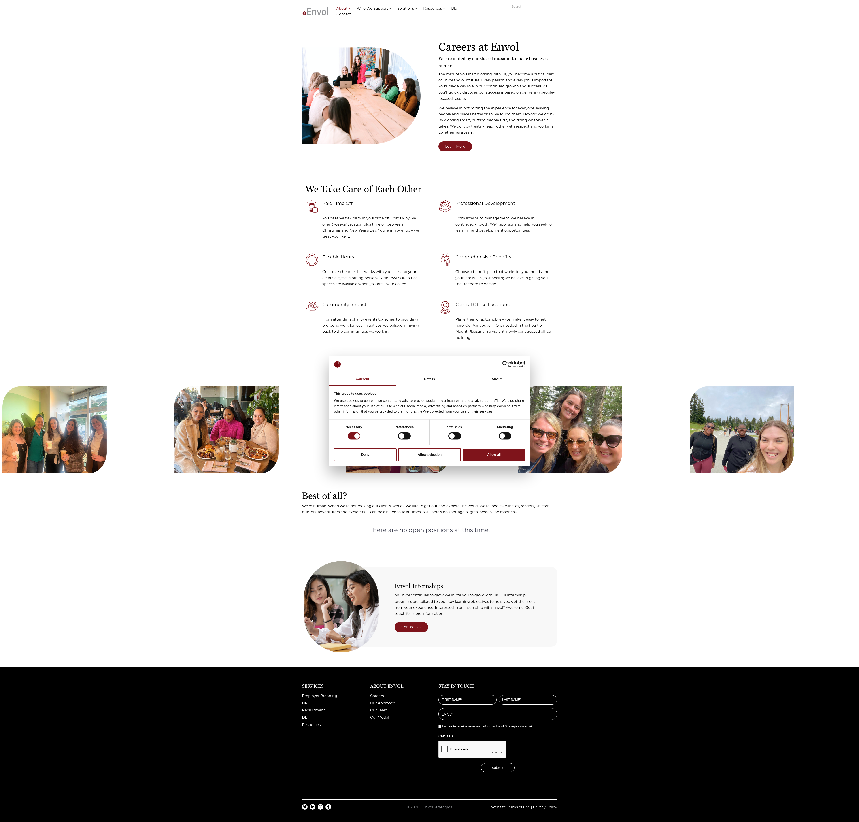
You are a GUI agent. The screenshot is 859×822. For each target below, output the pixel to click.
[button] (350, 8)
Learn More (455, 146)
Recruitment (313, 710)
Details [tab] (429, 379)
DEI (305, 717)
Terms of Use (518, 807)
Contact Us (411, 627)
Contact (343, 14)
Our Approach (382, 703)
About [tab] (497, 379)
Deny (365, 454)
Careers (377, 696)
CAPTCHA (446, 736)
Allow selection (430, 454)
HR (305, 703)
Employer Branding (319, 696)
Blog (455, 8)
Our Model (379, 717)
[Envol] (315, 11)
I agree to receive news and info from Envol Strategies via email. (487, 726)
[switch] (404, 436)
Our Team (379, 710)
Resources (311, 725)
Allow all (494, 454)
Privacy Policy (545, 807)
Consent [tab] (362, 379)
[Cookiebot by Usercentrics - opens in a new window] (505, 364)
